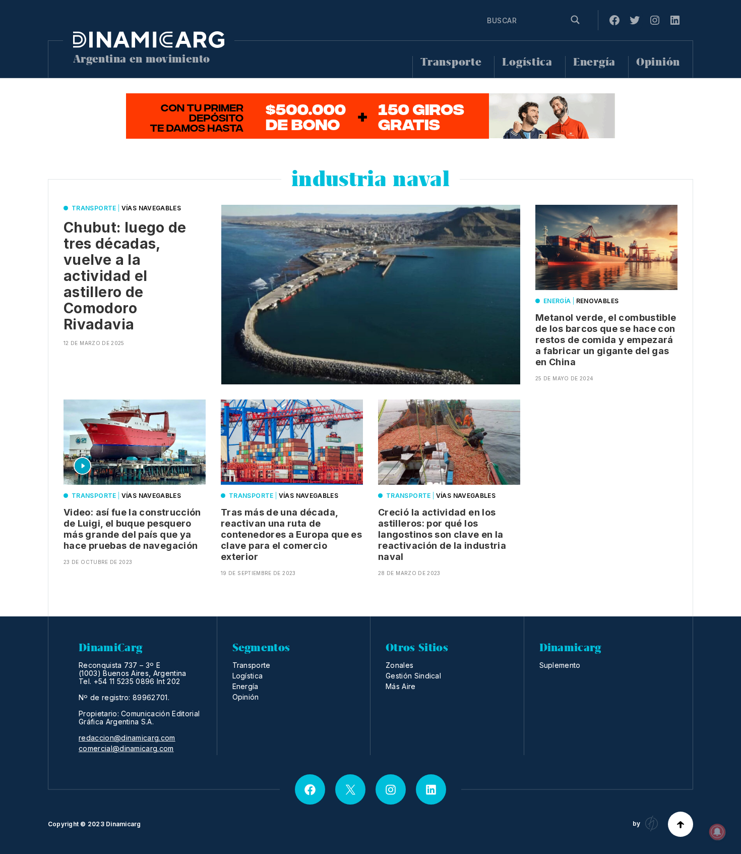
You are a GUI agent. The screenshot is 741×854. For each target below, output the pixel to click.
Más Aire (401, 686)
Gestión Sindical (413, 675)
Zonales (399, 665)
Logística (527, 62)
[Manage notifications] (717, 832)
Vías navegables (151, 208)
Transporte (450, 62)
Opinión (658, 62)
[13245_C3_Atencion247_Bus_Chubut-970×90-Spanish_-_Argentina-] (370, 116)
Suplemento (560, 665)
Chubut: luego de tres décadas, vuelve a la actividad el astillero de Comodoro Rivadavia (125, 276)
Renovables (597, 301)
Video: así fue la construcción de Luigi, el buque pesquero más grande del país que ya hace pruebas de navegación (132, 529)
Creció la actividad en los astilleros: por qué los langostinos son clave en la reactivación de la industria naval (442, 534)
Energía (594, 62)
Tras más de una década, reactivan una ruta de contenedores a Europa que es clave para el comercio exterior (291, 534)
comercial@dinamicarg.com (126, 749)
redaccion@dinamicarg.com (127, 738)
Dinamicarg (123, 824)
